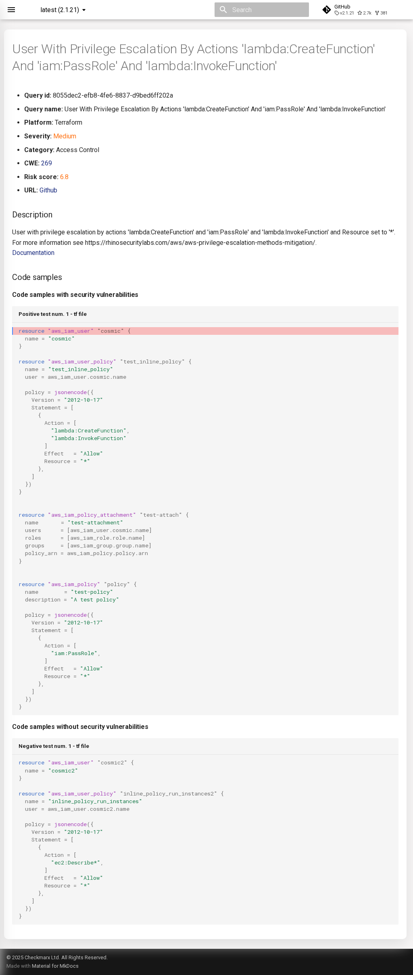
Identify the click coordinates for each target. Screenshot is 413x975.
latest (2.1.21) (59, 10)
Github (48, 190)
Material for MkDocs (55, 966)
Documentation (33, 253)
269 (46, 163)
